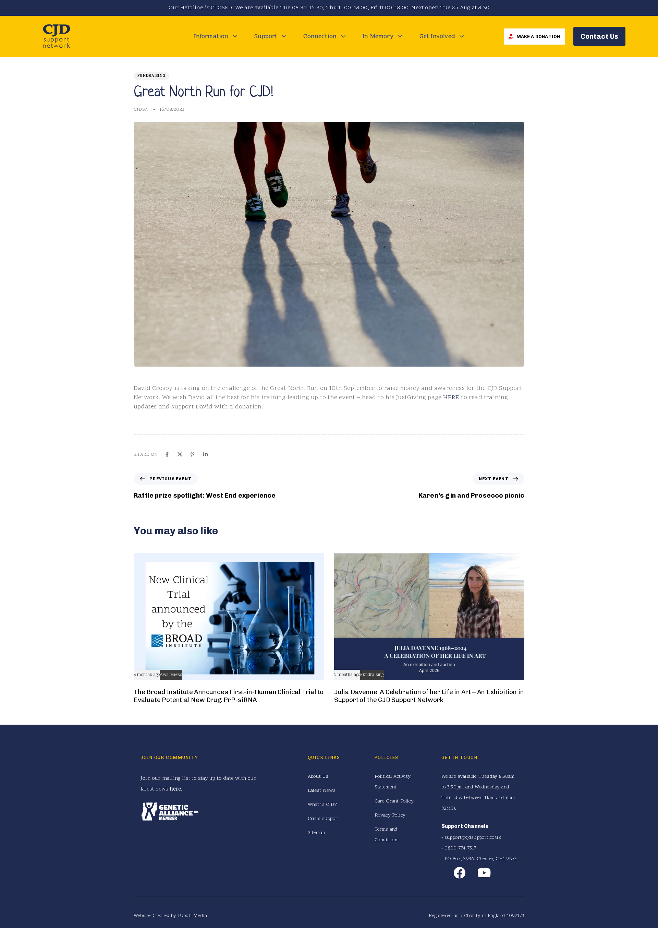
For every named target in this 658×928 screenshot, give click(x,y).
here (175, 789)
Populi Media (192, 916)
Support (265, 36)
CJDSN (141, 109)
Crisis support (324, 819)
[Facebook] (167, 454)
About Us (318, 776)
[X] (179, 454)
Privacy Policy (390, 815)
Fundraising (151, 76)
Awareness (171, 675)
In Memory (378, 36)
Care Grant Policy (394, 801)
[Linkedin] (205, 454)
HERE (451, 397)
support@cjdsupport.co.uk (472, 837)
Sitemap (316, 833)
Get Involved (437, 36)
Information (211, 36)
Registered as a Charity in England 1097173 (476, 916)
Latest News (322, 790)
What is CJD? (322, 804)
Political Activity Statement (393, 781)
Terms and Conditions (387, 834)
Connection (320, 36)
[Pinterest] (192, 454)
